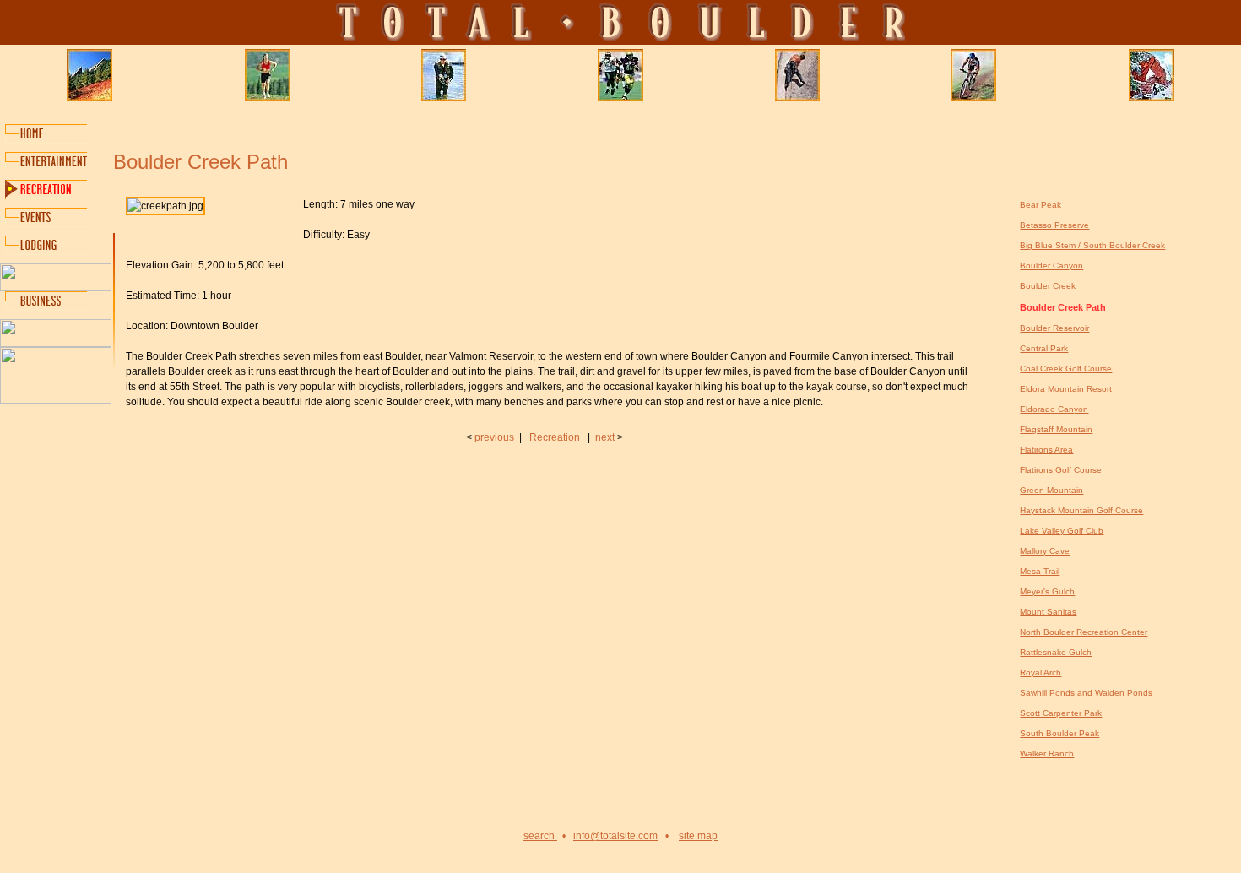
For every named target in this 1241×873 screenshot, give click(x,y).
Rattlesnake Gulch (1056, 652)
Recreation (555, 437)
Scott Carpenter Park (1061, 713)
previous (494, 437)
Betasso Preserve (1054, 225)
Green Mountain (1051, 490)
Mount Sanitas (1048, 611)
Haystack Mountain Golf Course (1081, 510)
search (540, 836)
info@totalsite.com (615, 836)
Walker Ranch (1047, 753)
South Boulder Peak (1059, 733)
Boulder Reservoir (1054, 328)
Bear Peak (1040, 204)
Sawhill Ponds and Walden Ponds (1086, 692)
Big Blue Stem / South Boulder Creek (1092, 245)
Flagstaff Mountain (1056, 429)
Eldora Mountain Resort (1066, 388)
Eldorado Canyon (1054, 409)
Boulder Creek (1048, 285)
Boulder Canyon (1051, 265)
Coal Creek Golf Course (1066, 368)
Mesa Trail (1039, 571)
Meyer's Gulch (1047, 591)
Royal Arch (1040, 672)
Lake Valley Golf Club (1061, 530)
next (605, 437)
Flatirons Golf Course (1061, 469)
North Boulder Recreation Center (1083, 632)
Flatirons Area (1046, 449)
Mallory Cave (1045, 551)
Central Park (1044, 348)
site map (698, 836)
